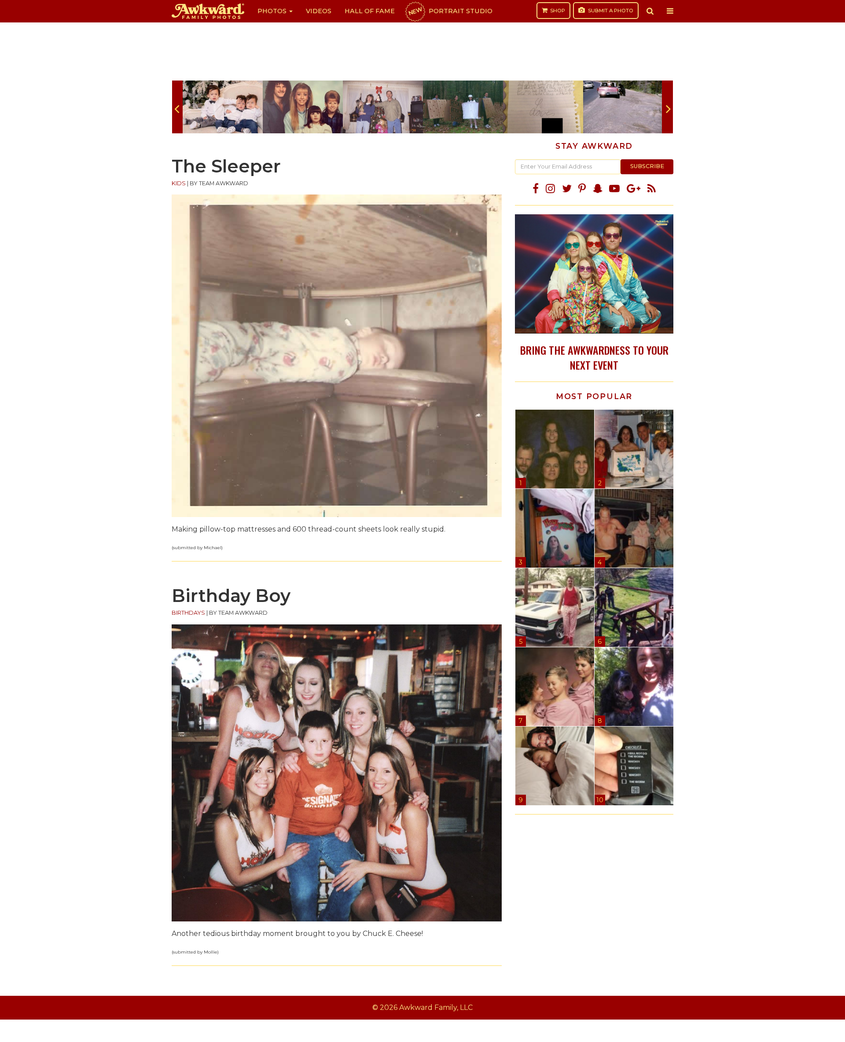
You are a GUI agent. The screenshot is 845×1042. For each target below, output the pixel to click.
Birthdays (188, 612)
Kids (179, 183)
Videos (318, 11)
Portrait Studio (449, 11)
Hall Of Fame (370, 11)
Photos (272, 11)
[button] (650, 11)
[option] (223, 107)
